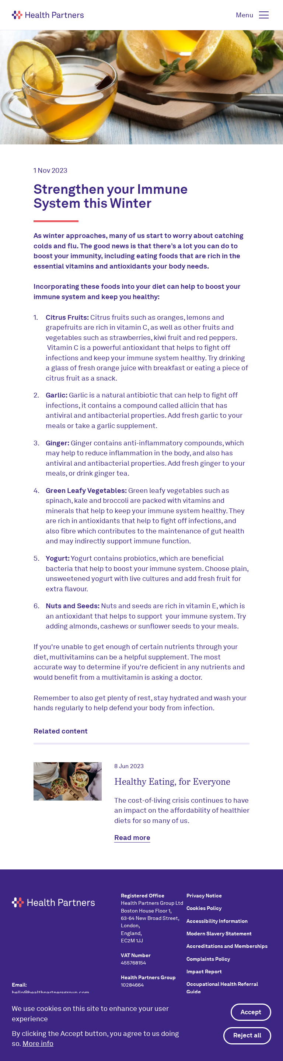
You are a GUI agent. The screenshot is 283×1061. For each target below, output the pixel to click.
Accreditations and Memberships (227, 946)
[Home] (48, 15)
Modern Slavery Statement (219, 933)
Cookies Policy (203, 908)
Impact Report (204, 971)
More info (37, 1043)
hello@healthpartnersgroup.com (50, 992)
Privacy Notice (204, 896)
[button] (253, 15)
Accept (251, 1012)
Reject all (247, 1035)
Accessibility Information (217, 921)
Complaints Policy (208, 959)
